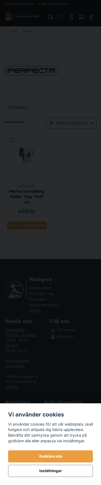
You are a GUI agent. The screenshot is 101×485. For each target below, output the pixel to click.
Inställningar (50, 471)
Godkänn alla (50, 456)
